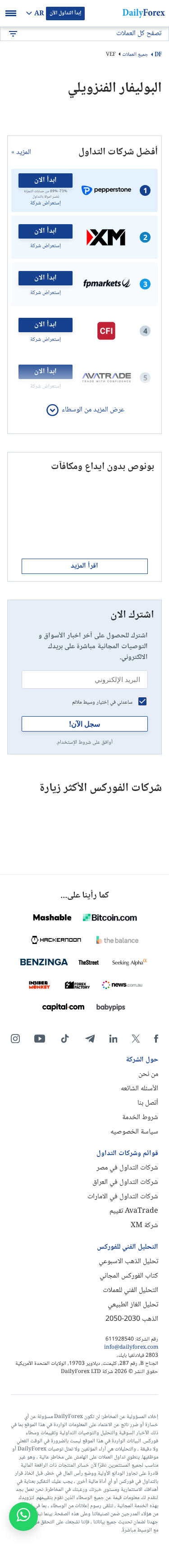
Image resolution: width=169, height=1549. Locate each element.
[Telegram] (90, 1038)
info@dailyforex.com (131, 1348)
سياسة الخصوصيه (134, 1132)
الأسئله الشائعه (139, 1089)
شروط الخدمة (140, 1117)
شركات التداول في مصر (127, 1168)
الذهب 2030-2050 (131, 1319)
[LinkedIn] (113, 1038)
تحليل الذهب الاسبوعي (128, 1261)
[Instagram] (15, 1038)
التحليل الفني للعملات (130, 1290)
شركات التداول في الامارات (122, 1197)
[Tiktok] (64, 1038)
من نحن (148, 1074)
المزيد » (21, 152)
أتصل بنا (147, 1103)
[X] (136, 1038)
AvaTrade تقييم (134, 1211)
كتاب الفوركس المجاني (129, 1276)
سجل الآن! (84, 723)
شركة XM (144, 1225)
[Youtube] (39, 1038)
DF (158, 55)
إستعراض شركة (45, 203)
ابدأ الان (45, 180)
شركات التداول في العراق (125, 1182)
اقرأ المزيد (84, 566)
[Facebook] (156, 1038)
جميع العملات (135, 54)
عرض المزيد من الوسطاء (93, 410)
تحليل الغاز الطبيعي (133, 1305)
